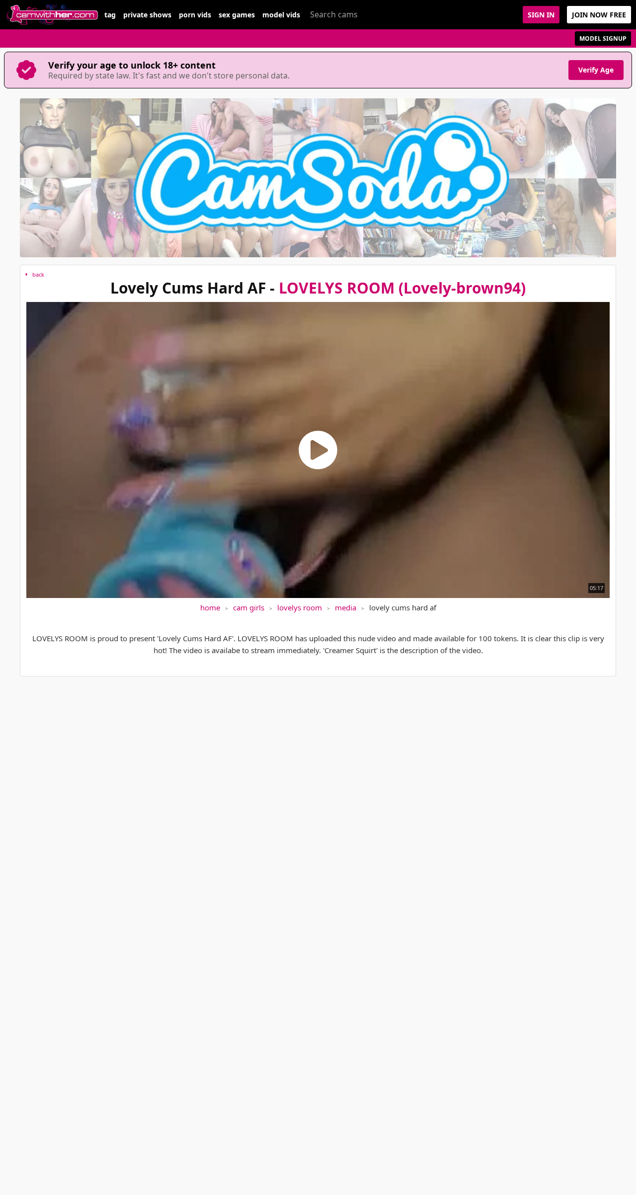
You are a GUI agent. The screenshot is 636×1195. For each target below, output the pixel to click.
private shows (147, 14)
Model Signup (603, 38)
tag (110, 14)
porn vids (195, 14)
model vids (281, 14)
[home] (52, 14)
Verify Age (596, 70)
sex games (237, 14)
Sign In (541, 14)
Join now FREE (599, 14)
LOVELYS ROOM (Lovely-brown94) (402, 288)
